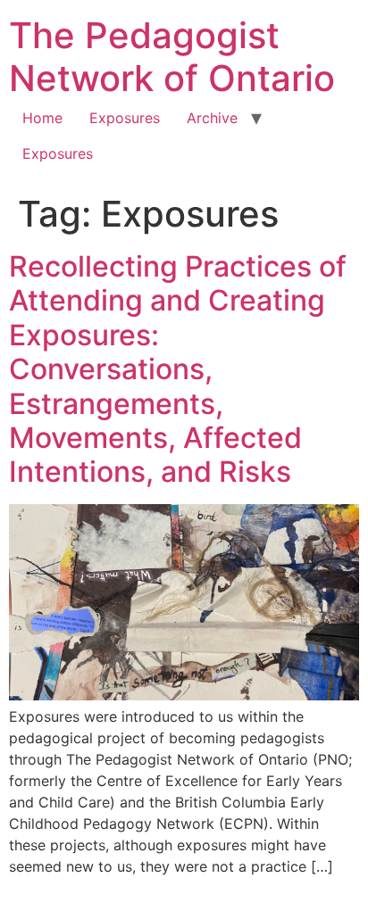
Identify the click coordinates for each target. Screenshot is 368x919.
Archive (212, 118)
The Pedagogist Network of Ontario (172, 56)
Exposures (124, 118)
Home (42, 118)
